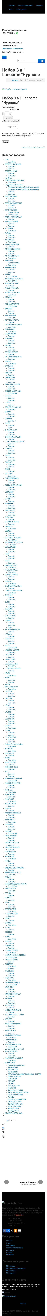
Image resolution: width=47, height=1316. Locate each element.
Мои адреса (10, 1273)
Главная (9, 1241)
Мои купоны (10, 1271)
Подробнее (12, 127)
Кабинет (12, 5)
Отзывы (9, 1252)
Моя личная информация (15, 1268)
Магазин (15, 80)
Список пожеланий (25, 5)
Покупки (39, 5)
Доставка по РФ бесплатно (13, 49)
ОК (3, 1125)
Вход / (11, 9)
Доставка (10, 1250)
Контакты (10, 1254)
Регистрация (21, 9)
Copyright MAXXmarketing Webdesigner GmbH (33, 147)
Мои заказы (10, 1266)
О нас (8, 1243)
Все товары (10, 1245)
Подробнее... (20, 1215)
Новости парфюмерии (14, 1248)
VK (3, 1132)
